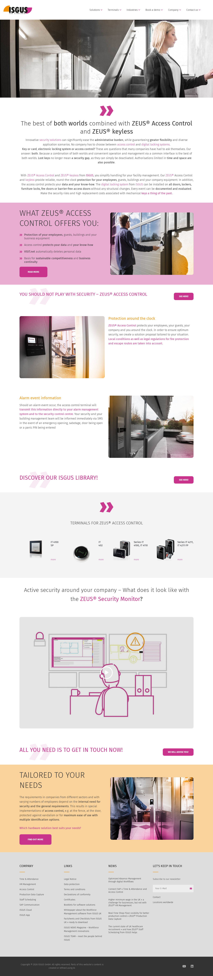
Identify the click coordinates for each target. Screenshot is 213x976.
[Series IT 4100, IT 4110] (121, 549)
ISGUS (89, 175)
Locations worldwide (163, 902)
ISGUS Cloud (25, 910)
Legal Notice (70, 879)
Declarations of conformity (77, 894)
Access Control (26, 889)
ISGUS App (24, 915)
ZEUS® (170, 175)
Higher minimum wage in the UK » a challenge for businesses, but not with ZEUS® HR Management (127, 902)
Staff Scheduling (27, 899)
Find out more (35, 839)
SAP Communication (29, 905)
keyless (30, 180)
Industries (132, 10)
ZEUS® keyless (70, 175)
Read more (33, 272)
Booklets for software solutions (79, 905)
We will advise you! (178, 752)
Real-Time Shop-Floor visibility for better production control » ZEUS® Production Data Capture (128, 916)
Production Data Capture (31, 894)
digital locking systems (155, 144)
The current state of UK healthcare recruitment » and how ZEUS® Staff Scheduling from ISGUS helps (125, 929)
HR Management (27, 884)
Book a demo (152, 10)
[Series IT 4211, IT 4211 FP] (165, 549)
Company (173, 10)
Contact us (192, 10)
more (53, 559)
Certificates (69, 899)
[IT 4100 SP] (35, 549)
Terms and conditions (74, 889)
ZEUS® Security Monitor (110, 599)
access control (126, 144)
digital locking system (114, 184)
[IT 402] (81, 549)
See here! (183, 296)
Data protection (72, 884)
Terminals (113, 10)
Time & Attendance (29, 879)
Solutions (95, 10)
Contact (156, 897)
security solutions (50, 140)
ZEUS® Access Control (40, 175)
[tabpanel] (39, 549)
